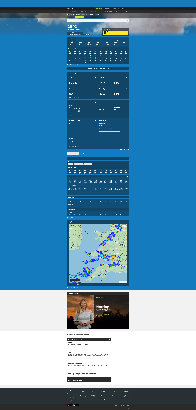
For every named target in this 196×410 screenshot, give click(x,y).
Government (103, 391)
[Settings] (127, 11)
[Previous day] (69, 74)
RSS (124, 396)
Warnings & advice (83, 11)
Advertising (103, 399)
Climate (99, 11)
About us (118, 8)
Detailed (79, 16)
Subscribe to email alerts (116, 399)
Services (114, 8)
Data (102, 395)
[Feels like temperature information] (126, 78)
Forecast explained (124, 149)
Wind (69, 164)
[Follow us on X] (114, 405)
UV (101, 164)
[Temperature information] (127, 197)
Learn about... (117, 11)
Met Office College (70, 391)
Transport (102, 392)
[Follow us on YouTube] (116, 405)
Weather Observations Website (71, 398)
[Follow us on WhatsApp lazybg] (128, 405)
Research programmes (107, 8)
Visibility (106, 164)
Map (87, 16)
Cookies (125, 392)
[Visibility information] (126, 102)
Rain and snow (86, 164)
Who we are (114, 391)
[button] (98, 252)
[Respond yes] (109, 69)
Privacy (125, 395)
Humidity (95, 164)
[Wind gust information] (95, 78)
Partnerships (114, 396)
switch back (97, 14)
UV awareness (71, 115)
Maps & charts (93, 11)
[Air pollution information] (126, 120)
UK (94, 16)
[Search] (127, 20)
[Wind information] (127, 176)
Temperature (77, 164)
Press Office (114, 394)
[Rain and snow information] (127, 209)
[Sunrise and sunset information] (95, 120)
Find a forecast (74, 11)
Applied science (92, 395)
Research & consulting (104, 396)
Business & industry (104, 394)
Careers (123, 8)
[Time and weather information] (127, 167)
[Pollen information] (126, 136)
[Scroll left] (125, 49)
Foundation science (93, 396)
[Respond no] (112, 69)
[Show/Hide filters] (127, 162)
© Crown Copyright (126, 408)
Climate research (92, 394)
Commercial (114, 392)
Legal (125, 394)
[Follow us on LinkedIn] (125, 405)
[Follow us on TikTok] (121, 405)
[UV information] (95, 102)
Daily (71, 16)
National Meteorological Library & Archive (71, 394)
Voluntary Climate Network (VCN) (70, 401)
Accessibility (126, 391)
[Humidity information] (126, 89)
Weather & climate (99, 8)
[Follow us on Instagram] (123, 405)
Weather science (92, 392)
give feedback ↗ (90, 14)
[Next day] (72, 74)
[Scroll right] (127, 49)
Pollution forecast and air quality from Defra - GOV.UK (109, 131)
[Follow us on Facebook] (118, 405)
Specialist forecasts (108, 11)
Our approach (92, 391)
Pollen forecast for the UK (74, 146)
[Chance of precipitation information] (95, 89)
